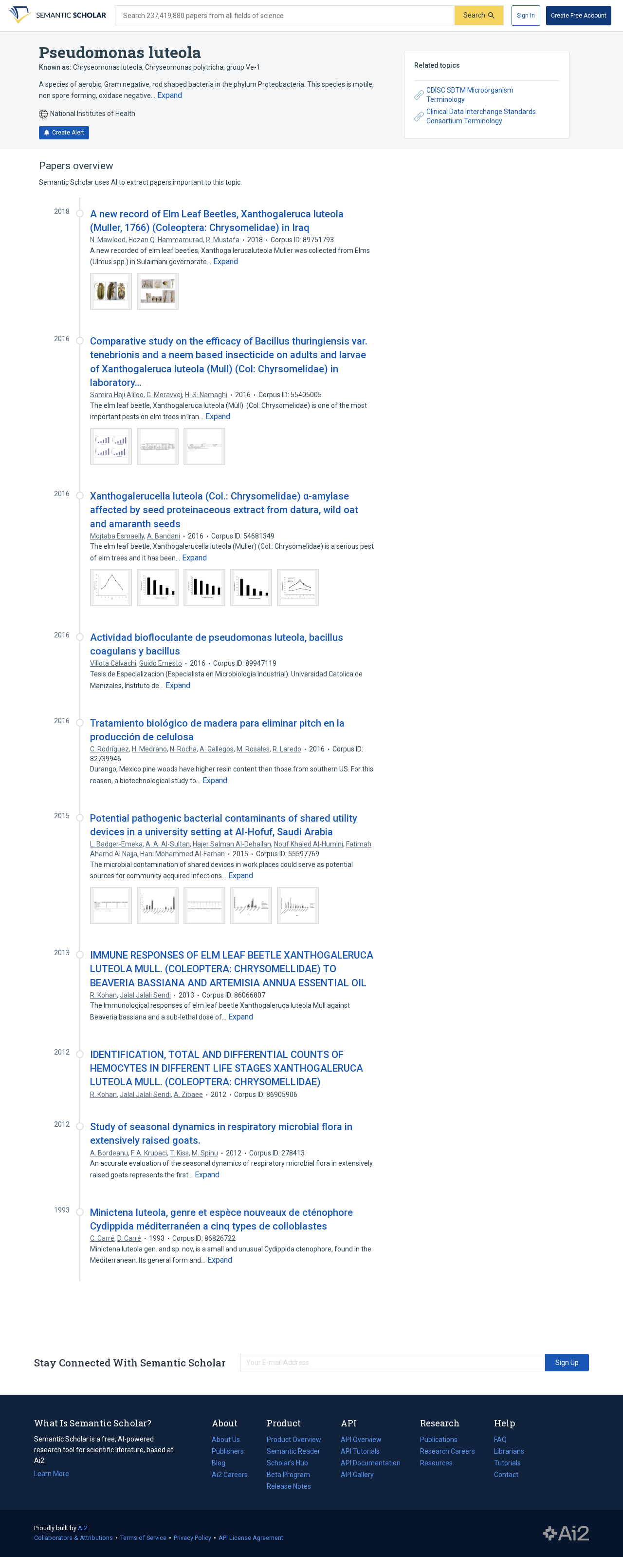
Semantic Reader (293, 1451)
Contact (506, 1475)
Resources (436, 1464)
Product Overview (294, 1439)
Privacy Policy (192, 1537)
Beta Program (288, 1475)
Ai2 (82, 1528)
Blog (222, 1464)
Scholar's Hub (287, 1463)
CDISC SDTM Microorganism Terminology (469, 95)
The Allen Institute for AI (566, 1533)
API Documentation (371, 1464)
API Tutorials (360, 1451)
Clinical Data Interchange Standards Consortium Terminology (481, 116)
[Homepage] (56, 15)
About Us (226, 1439)
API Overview (361, 1439)
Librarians (509, 1451)
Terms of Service (143, 1537)
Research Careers (447, 1452)
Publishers (228, 1451)
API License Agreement (251, 1537)
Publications (439, 1440)
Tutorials (507, 1463)
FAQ (500, 1439)
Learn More (51, 1474)
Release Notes (289, 1486)
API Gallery (357, 1475)
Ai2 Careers (230, 1475)
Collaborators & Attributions (73, 1537)
